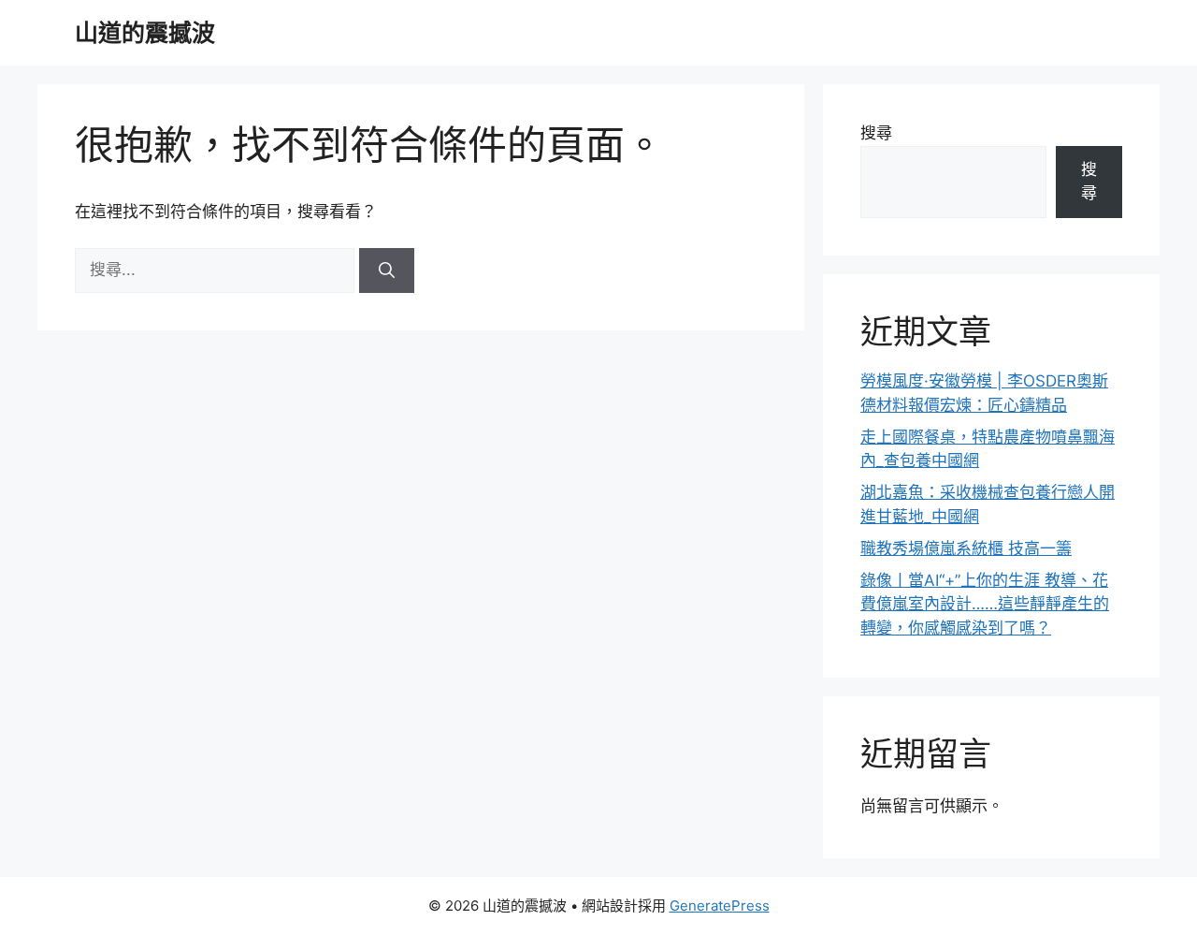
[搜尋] (386, 270)
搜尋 (876, 133)
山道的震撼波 (145, 33)
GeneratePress (720, 905)
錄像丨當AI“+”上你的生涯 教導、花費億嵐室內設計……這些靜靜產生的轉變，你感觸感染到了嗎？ (984, 604)
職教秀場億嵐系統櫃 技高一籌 (966, 548)
